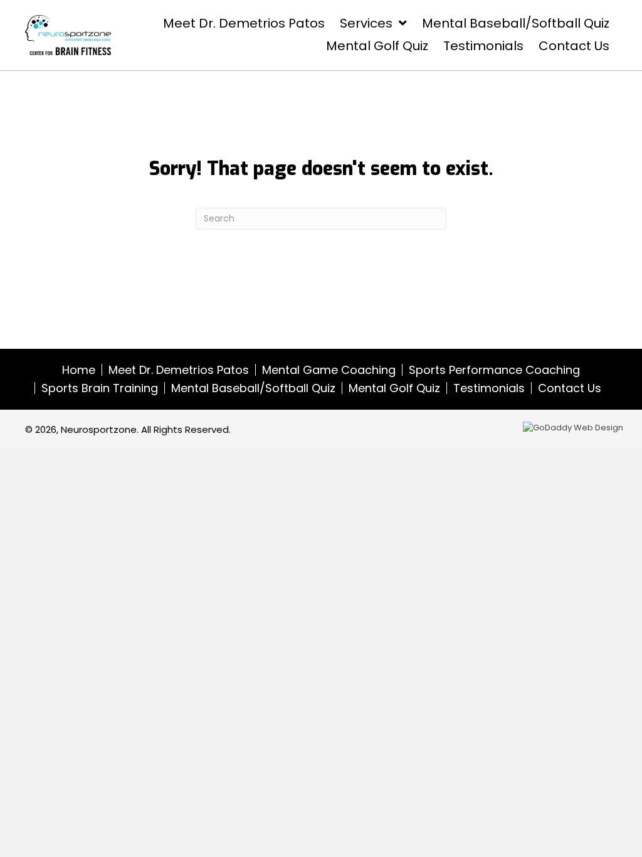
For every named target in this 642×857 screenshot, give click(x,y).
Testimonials (489, 388)
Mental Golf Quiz (394, 388)
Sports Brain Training (99, 388)
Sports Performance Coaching (494, 370)
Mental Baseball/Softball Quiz (253, 388)
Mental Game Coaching (329, 370)
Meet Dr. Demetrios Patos (178, 370)
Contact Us (569, 388)
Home (78, 370)
